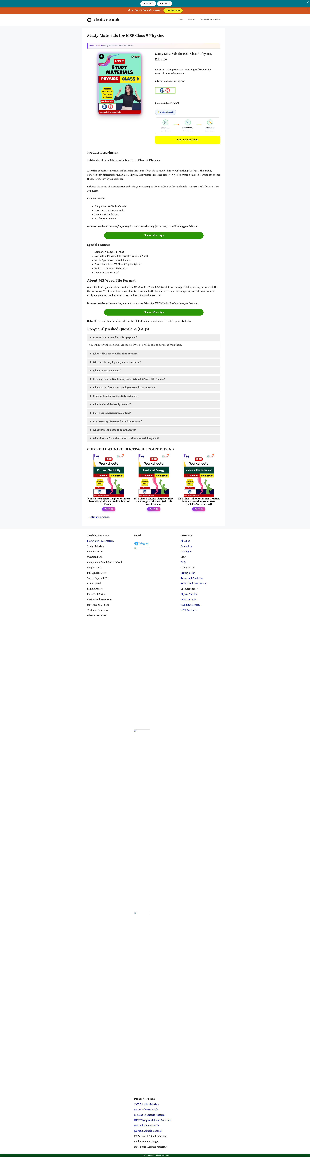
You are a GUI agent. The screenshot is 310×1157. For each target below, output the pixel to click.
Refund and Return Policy (194, 583)
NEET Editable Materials (146, 1125)
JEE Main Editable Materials (148, 1131)
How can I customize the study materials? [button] (115, 396)
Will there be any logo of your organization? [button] (117, 362)
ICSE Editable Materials (146, 1109)
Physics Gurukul (189, 594)
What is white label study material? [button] (112, 404)
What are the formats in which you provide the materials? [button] (125, 387)
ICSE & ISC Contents (191, 604)
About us (185, 541)
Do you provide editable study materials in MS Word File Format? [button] (129, 379)
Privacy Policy (188, 573)
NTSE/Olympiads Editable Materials (152, 1120)
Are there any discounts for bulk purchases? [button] (117, 421)
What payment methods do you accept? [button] (114, 430)
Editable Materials (106, 20)
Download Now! (173, 10)
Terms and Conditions (192, 578)
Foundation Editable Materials (150, 1115)
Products (191, 20)
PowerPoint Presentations (210, 20)
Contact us (186, 546)
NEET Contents (188, 610)
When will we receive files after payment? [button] (115, 353)
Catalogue (186, 551)
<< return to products (98, 517)
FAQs (183, 562)
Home (181, 20)
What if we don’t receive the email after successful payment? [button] (126, 438)
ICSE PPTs (165, 3)
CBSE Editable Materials (146, 1104)
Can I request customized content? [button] (112, 413)
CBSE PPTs (148, 3)
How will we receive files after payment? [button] (115, 337)
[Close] (308, 9)
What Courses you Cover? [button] (107, 370)
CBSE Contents (188, 599)
